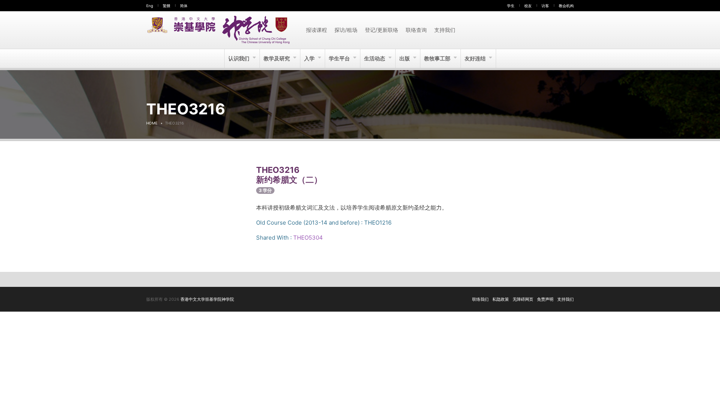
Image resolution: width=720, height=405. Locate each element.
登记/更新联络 (381, 30)
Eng (149, 5)
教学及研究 (277, 58)
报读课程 (316, 30)
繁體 (166, 5)
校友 (528, 5)
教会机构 (566, 5)
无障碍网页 (523, 299)
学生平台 (340, 58)
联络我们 (480, 299)
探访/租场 (345, 30)
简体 (184, 5)
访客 (545, 5)
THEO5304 (308, 237)
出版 (405, 58)
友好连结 (476, 58)
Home (152, 123)
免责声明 (545, 299)
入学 (310, 58)
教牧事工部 (438, 58)
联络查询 (416, 30)
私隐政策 (500, 299)
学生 (510, 5)
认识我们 (239, 58)
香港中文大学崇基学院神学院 (207, 299)
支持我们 (444, 30)
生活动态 (375, 58)
